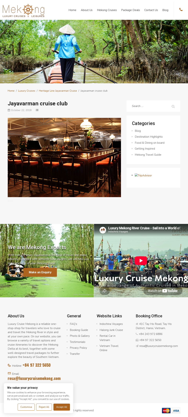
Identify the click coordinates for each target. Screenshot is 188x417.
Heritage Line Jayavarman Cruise (58, 91)
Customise (26, 407)
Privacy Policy (78, 348)
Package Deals (130, 10)
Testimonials (77, 342)
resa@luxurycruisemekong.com (34, 378)
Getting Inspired (145, 149)
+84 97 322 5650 (37, 365)
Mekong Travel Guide (148, 155)
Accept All (61, 407)
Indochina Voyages (111, 324)
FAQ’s (73, 324)
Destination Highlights (149, 137)
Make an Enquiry (40, 272)
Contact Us (151, 10)
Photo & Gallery (80, 336)
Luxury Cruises (26, 91)
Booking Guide (79, 330)
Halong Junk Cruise (111, 330)
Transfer (75, 354)
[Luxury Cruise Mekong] (23, 10)
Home (72, 10)
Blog (165, 10)
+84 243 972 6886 (150, 334)
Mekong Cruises (107, 10)
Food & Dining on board (149, 143)
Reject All (44, 407)
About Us (87, 10)
